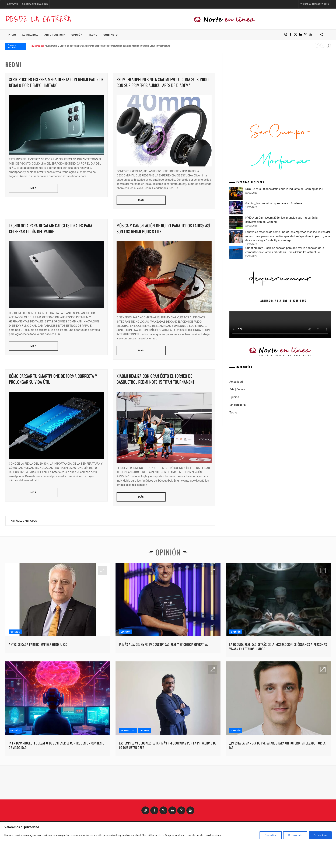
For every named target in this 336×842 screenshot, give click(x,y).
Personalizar (271, 835)
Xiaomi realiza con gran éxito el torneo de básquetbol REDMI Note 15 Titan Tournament (155, 379)
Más (33, 188)
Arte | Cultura (54, 34)
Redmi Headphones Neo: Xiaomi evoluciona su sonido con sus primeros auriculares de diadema (163, 82)
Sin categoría (237, 404)
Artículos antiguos (24, 520)
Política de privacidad (35, 4)
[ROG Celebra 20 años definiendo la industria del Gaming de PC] (236, 194)
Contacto (12, 4)
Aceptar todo (320, 835)
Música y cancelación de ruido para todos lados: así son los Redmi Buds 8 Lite (163, 228)
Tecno (93, 34)
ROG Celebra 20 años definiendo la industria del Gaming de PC (284, 189)
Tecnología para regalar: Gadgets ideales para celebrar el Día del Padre (50, 228)
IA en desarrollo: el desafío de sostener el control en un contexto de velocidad (56, 745)
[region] (168, 832)
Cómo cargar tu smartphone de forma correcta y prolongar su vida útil (53, 379)
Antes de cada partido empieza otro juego (38, 644)
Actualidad (30, 34)
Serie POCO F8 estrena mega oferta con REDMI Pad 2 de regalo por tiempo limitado (56, 82)
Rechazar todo (295, 835)
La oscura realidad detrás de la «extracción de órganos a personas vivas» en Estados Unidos (278, 646)
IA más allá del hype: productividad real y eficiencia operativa (163, 644)
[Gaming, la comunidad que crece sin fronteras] (236, 208)
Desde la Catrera (38, 19)
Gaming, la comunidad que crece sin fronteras (273, 203)
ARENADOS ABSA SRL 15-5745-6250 (283, 300)
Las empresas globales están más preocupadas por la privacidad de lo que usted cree (167, 745)
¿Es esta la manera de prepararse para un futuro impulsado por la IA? (277, 745)
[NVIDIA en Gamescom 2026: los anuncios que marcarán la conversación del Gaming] (236, 223)
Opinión (77, 34)
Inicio (12, 34)
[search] (322, 35)
